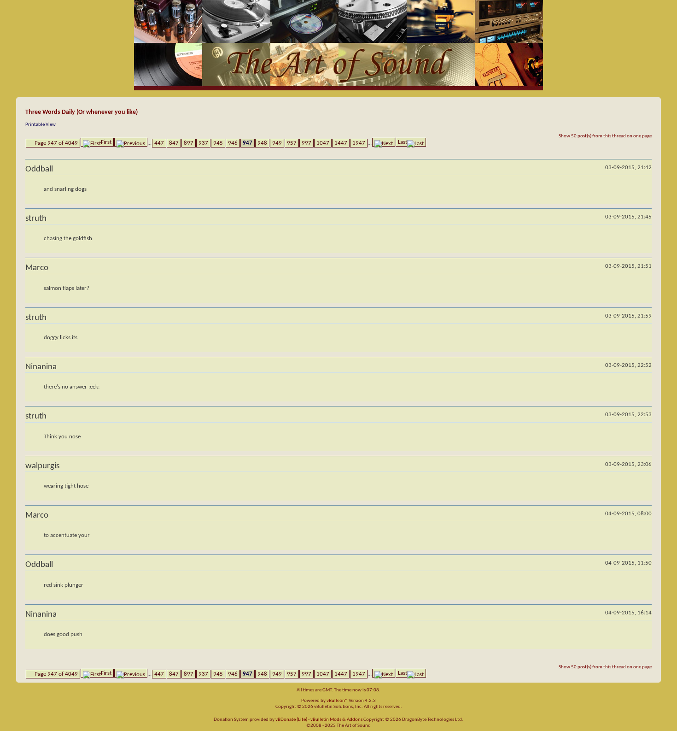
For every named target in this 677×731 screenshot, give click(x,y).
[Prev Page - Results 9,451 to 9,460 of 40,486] (130, 142)
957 (292, 143)
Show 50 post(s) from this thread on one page (605, 136)
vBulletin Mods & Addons (336, 719)
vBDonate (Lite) (291, 719)
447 (159, 143)
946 (233, 143)
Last (402, 142)
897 (188, 143)
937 (203, 143)
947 (247, 143)
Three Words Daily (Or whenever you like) (81, 112)
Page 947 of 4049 (56, 143)
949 (277, 143)
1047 (322, 143)
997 (306, 143)
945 (218, 143)
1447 (340, 143)
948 (262, 143)
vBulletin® (337, 700)
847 (174, 143)
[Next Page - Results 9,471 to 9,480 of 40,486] (383, 142)
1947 (358, 143)
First (106, 142)
